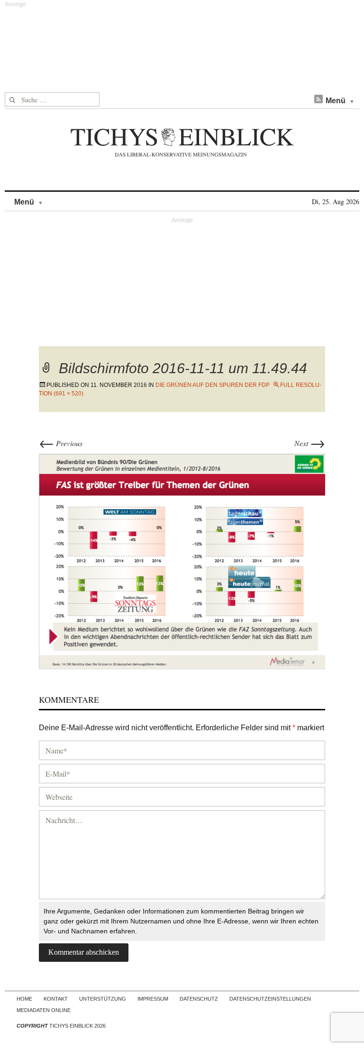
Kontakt (56, 999)
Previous (60, 443)
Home (24, 999)
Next (309, 443)
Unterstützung (102, 999)
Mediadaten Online (44, 1010)
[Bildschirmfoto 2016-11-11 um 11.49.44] (182, 560)
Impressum (152, 999)
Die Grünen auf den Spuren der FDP (212, 385)
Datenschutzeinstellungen (270, 999)
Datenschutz (199, 999)
